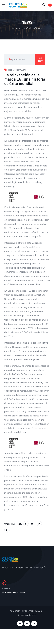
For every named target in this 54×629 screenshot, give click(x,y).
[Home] (10, 559)
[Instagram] (34, 623)
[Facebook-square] (27, 623)
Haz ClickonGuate (31, 28)
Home (14, 28)
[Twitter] (20, 623)
